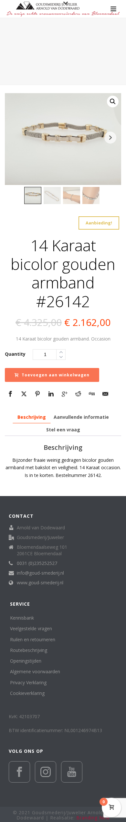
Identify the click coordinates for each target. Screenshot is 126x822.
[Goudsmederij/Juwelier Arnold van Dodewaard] (63, 9)
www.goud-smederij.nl (40, 583)
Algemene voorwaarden (35, 671)
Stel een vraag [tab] (63, 430)
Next (110, 138)
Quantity (15, 354)
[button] (113, 101)
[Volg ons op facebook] (19, 772)
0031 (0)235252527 (37, 563)
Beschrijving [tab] (31, 417)
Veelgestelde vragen (31, 628)
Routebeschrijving (28, 650)
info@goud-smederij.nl (40, 573)
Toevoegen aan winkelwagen (55, 375)
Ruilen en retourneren (32, 639)
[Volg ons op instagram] (45, 772)
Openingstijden (25, 661)
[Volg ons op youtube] (71, 772)
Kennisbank (22, 618)
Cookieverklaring (27, 693)
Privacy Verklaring (28, 682)
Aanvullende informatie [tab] (81, 417)
